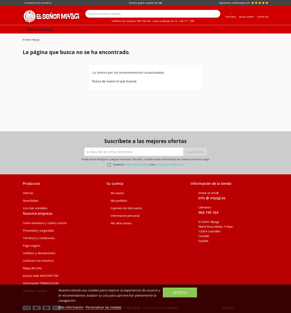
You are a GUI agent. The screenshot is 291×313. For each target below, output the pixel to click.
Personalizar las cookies (103, 307)
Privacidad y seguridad (38, 230)
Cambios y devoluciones (39, 253)
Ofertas (28, 193)
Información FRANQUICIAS (41, 283)
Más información (71, 307)
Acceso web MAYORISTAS (40, 276)
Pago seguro (31, 245)
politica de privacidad (137, 164)
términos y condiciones (169, 164)
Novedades (31, 200)
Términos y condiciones (39, 238)
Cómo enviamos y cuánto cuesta (45, 223)
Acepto (180, 292)
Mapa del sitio (32, 268)
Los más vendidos (35, 208)
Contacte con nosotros (38, 260)
